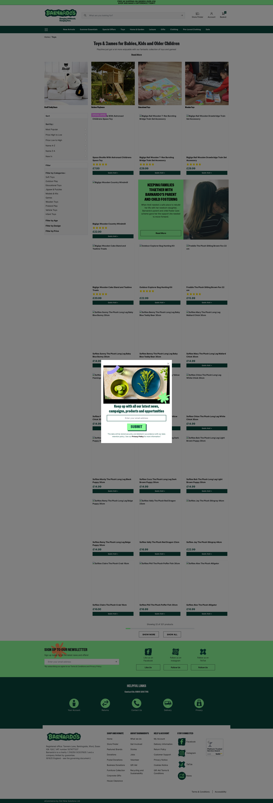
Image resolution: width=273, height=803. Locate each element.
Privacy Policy (138, 436)
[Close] (168, 363)
